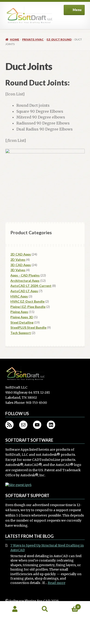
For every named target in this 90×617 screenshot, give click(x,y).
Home (14, 39)
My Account (15, 609)
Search (45, 609)
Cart (69, 605)
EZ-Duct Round (59, 39)
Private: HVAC (33, 39)
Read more (56, 583)
